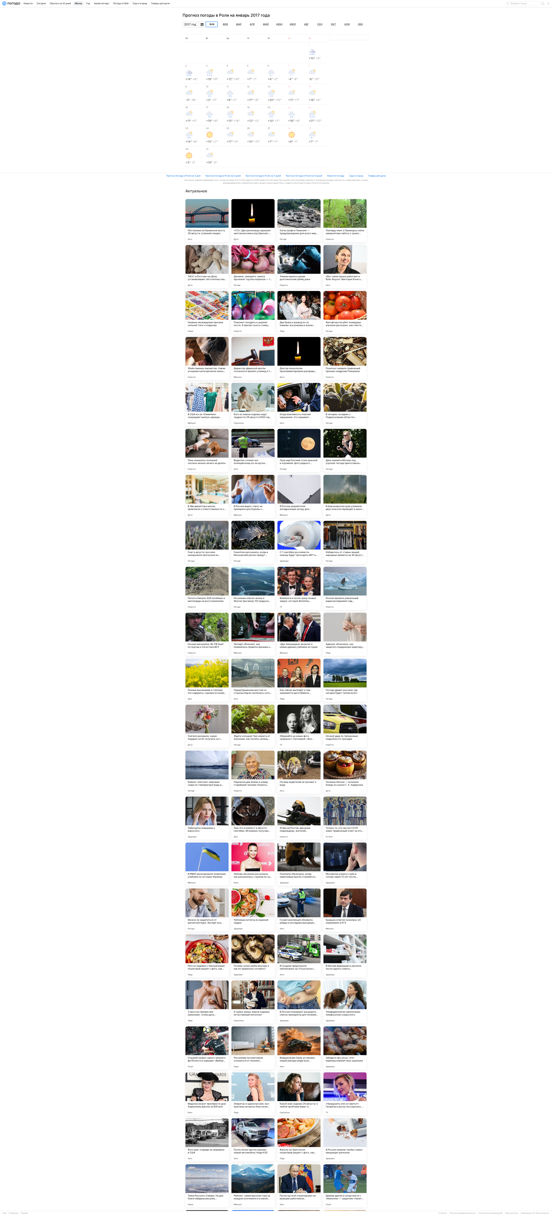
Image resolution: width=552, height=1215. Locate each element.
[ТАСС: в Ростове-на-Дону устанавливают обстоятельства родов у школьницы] (207, 266)
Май (266, 24)
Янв (211, 24)
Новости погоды (335, 175)
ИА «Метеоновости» (541, 1213)
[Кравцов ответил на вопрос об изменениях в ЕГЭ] (345, 910)
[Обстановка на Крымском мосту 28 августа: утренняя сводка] (207, 220)
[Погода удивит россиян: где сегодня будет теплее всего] (345, 680)
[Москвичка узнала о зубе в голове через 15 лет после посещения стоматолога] (345, 864)
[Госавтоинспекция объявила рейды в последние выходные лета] (299, 910)
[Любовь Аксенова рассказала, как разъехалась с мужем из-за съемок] (253, 864)
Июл (293, 24)
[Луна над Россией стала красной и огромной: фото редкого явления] (299, 450)
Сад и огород (356, 175)
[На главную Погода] (13, 3)
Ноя (347, 24)
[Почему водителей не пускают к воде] (299, 772)
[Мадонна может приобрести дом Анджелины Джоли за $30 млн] (207, 1093)
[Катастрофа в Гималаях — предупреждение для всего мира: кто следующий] (299, 220)
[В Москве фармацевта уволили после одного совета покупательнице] (345, 956)
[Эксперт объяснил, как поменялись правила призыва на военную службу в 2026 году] (253, 634)
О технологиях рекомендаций (490, 1213)
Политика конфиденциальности (463, 1213)
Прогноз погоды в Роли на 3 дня (183, 175)
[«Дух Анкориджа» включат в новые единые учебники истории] (299, 634)
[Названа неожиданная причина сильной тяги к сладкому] (207, 312)
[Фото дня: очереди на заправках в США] (207, 1139)
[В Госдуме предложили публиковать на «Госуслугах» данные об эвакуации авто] (299, 956)
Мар (238, 24)
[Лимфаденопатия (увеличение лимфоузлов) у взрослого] (345, 1002)
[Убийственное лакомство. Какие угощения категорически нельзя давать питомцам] (207, 358)
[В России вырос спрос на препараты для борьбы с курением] (253, 496)
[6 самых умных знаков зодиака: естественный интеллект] (253, 1002)
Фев (225, 24)
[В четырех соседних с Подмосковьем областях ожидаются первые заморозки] (345, 404)
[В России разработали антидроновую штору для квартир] (299, 496)
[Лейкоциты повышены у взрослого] (207, 818)
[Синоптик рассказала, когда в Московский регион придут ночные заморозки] (253, 542)
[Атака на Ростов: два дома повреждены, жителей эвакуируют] (299, 818)
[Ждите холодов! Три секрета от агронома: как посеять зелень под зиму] (253, 726)
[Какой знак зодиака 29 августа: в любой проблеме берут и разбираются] (299, 1093)
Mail (4, 1213)
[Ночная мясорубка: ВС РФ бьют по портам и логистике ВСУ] (207, 634)
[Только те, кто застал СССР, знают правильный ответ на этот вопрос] (345, 818)
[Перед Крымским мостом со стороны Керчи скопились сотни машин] (253, 680)
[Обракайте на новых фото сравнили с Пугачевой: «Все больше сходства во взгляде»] (299, 726)
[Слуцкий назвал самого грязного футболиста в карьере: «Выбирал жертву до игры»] (207, 1047)
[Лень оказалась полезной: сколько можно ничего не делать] (207, 450)
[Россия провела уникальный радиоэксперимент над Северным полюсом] (345, 588)
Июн (279, 24)
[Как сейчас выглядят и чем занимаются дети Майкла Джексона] (299, 680)
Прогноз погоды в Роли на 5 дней (223, 175)
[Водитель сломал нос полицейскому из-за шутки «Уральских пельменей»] (253, 450)
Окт (333, 24)
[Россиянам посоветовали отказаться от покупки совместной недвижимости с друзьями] (253, 1047)
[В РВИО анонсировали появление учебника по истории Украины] (207, 864)
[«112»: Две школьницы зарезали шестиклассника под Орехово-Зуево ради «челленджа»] (253, 220)
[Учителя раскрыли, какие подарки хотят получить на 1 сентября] (207, 726)
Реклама (24, 1213)
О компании (13, 1213)
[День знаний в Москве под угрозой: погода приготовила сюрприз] (345, 450)
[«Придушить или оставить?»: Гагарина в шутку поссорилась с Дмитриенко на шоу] (345, 1093)
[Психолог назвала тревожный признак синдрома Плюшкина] (345, 358)
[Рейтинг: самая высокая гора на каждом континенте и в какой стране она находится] (253, 1185)
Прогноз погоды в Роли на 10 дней (304, 175)
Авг (306, 24)
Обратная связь (511, 1213)
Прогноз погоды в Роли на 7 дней (263, 175)
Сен (319, 24)
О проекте (443, 1213)
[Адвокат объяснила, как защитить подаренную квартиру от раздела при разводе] (345, 634)
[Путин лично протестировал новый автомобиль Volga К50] (253, 1139)
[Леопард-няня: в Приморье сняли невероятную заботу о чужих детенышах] (345, 220)
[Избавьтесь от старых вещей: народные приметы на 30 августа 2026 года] (345, 542)
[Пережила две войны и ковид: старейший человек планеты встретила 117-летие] (253, 772)
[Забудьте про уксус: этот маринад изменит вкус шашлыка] (345, 1047)
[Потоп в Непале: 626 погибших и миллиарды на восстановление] (207, 588)
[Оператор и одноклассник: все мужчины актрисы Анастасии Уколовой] (253, 1093)
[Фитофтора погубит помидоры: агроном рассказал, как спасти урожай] (345, 312)
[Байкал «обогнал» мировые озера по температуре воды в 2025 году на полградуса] (207, 772)
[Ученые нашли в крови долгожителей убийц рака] (299, 266)
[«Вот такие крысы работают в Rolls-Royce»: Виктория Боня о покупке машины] (345, 266)
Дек (360, 24)
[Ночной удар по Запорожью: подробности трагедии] (345, 726)
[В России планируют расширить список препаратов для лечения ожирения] (299, 1002)
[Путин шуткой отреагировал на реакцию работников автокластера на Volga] (299, 1185)
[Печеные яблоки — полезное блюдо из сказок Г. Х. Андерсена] (345, 772)
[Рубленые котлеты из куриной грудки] (253, 910)
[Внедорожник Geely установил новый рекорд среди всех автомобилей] (299, 1047)
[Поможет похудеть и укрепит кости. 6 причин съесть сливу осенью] (253, 312)
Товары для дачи (377, 175)
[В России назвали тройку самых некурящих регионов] (345, 1139)
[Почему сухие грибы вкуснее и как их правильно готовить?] (253, 956)
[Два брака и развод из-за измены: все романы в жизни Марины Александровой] (299, 312)
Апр (252, 24)
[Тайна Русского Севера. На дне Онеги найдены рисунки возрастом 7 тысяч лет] (207, 1185)
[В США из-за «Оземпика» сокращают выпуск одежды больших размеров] (207, 404)
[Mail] (4, 3)
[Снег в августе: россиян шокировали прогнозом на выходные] (207, 542)
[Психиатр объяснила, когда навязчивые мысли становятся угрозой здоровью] (299, 864)
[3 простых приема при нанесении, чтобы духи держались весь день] (207, 1002)
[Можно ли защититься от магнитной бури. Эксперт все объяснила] (207, 910)
